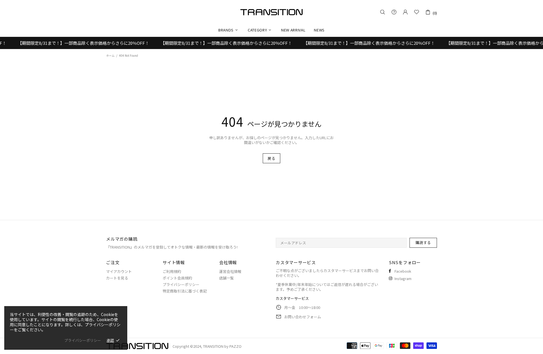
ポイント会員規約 (177, 277)
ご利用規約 (172, 271)
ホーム (110, 55)
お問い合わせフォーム (302, 316)
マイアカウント (119, 271)
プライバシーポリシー (181, 284)
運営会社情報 (230, 271)
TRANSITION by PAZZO (271, 12)
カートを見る (117, 277)
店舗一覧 (226, 277)
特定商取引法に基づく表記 (185, 291)
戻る (271, 158)
